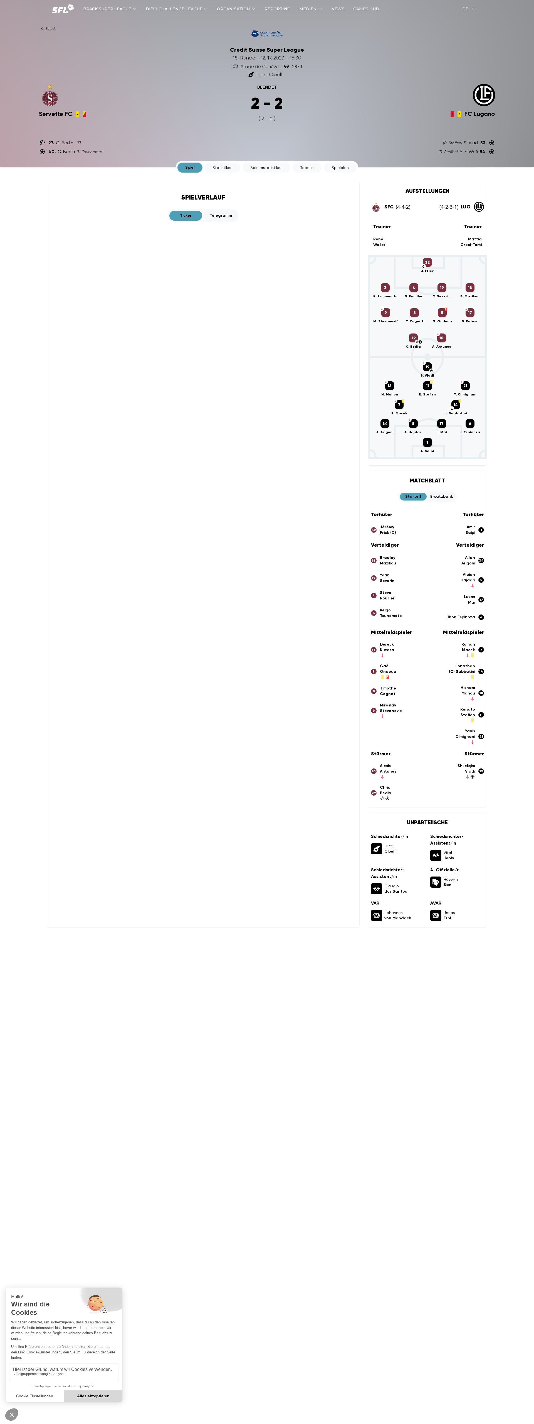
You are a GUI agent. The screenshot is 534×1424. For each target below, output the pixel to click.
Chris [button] (385, 787)
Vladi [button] (470, 771)
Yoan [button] (385, 575)
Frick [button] (388, 532)
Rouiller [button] (387, 598)
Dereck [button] (387, 644)
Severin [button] (387, 580)
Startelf (413, 496)
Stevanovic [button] (391, 710)
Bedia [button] (385, 793)
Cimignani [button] (465, 736)
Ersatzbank (441, 496)
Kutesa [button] (387, 650)
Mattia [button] (475, 239)
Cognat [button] (387, 693)
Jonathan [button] (465, 666)
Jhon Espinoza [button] (461, 617)
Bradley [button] (387, 557)
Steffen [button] (468, 715)
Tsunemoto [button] (391, 615)
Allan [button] (470, 557)
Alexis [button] (385, 765)
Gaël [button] (385, 666)
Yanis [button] (470, 731)
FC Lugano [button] (479, 114)
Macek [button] (468, 650)
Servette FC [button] (55, 114)
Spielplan (340, 167)
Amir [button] (471, 527)
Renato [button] (467, 709)
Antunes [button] (388, 771)
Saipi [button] (470, 532)
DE (465, 8)
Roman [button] (468, 644)
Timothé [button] (388, 688)
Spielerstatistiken (266, 167)
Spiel (190, 167)
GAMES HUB (366, 8)
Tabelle (307, 167)
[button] (255, 66)
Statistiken (222, 167)
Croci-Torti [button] (471, 244)
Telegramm (221, 215)
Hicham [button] (468, 687)
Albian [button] (469, 574)
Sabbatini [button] (462, 671)
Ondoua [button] (388, 671)
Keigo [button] (385, 610)
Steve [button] (385, 592)
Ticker (186, 215)
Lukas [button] (469, 596)
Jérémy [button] (387, 527)
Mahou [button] (468, 693)
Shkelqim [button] (466, 765)
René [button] (378, 239)
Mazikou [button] (388, 563)
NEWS (337, 8)
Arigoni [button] (468, 563)
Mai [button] (471, 602)
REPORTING (277, 8)
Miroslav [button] (388, 705)
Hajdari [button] (468, 580)
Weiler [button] (379, 244)
